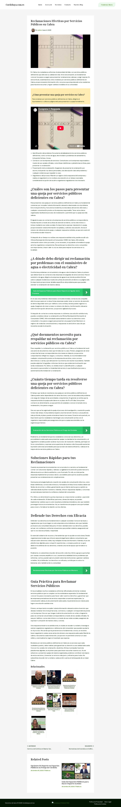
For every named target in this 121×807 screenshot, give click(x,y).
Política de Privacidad (96, 802)
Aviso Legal (107, 802)
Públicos (47, 770)
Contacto (67, 5)
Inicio (40, 5)
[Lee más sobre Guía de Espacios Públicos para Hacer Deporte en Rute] (76, 771)
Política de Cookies (100, 804)
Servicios (58, 5)
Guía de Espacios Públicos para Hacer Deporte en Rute (75, 782)
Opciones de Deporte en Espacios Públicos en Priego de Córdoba (45, 766)
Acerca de (48, 5)
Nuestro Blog (78, 5)
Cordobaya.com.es (15, 4)
